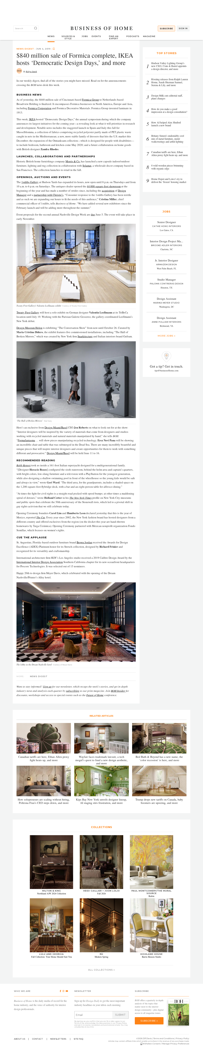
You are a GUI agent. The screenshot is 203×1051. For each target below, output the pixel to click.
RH (101, 954)
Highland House (151, 954)
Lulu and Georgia (51, 954)
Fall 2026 (101, 893)
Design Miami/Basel (56, 427)
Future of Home (95, 695)
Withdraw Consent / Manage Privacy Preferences (165, 1043)
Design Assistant (166, 298)
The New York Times (80, 498)
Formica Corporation (39, 108)
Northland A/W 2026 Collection (51, 893)
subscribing (72, 691)
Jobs (85, 36)
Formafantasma (26, 440)
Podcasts (132, 36)
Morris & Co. (72, 161)
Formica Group (90, 99)
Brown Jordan (84, 542)
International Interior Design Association (39, 562)
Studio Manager (166, 279)
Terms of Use (79, 1023)
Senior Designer (166, 222)
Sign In (183, 28)
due (93, 214)
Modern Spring (101, 956)
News (51, 36)
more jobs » (166, 335)
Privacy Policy (121, 1023)
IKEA (32, 119)
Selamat (86, 165)
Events (96, 36)
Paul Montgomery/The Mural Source (151, 892)
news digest (25, 48)
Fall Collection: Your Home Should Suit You (51, 956)
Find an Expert (113, 37)
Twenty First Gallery (27, 312)
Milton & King (51, 890)
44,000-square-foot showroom (104, 186)
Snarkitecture (85, 336)
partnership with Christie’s (48, 195)
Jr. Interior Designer (166, 260)
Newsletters (58, 1039)
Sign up (47, 686)
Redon (151, 896)
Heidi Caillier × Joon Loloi (101, 890)
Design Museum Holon (29, 328)
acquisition (108, 190)
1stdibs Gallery (30, 182)
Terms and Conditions (163, 1038)
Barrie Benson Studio (151, 956)
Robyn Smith (31, 71)
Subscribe (166, 28)
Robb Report (23, 465)
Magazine (149, 36)
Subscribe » (149, 1020)
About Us (19, 1039)
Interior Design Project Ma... (166, 241)
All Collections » (101, 969)
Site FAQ (78, 1039)
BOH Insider (118, 691)
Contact (37, 1039)
